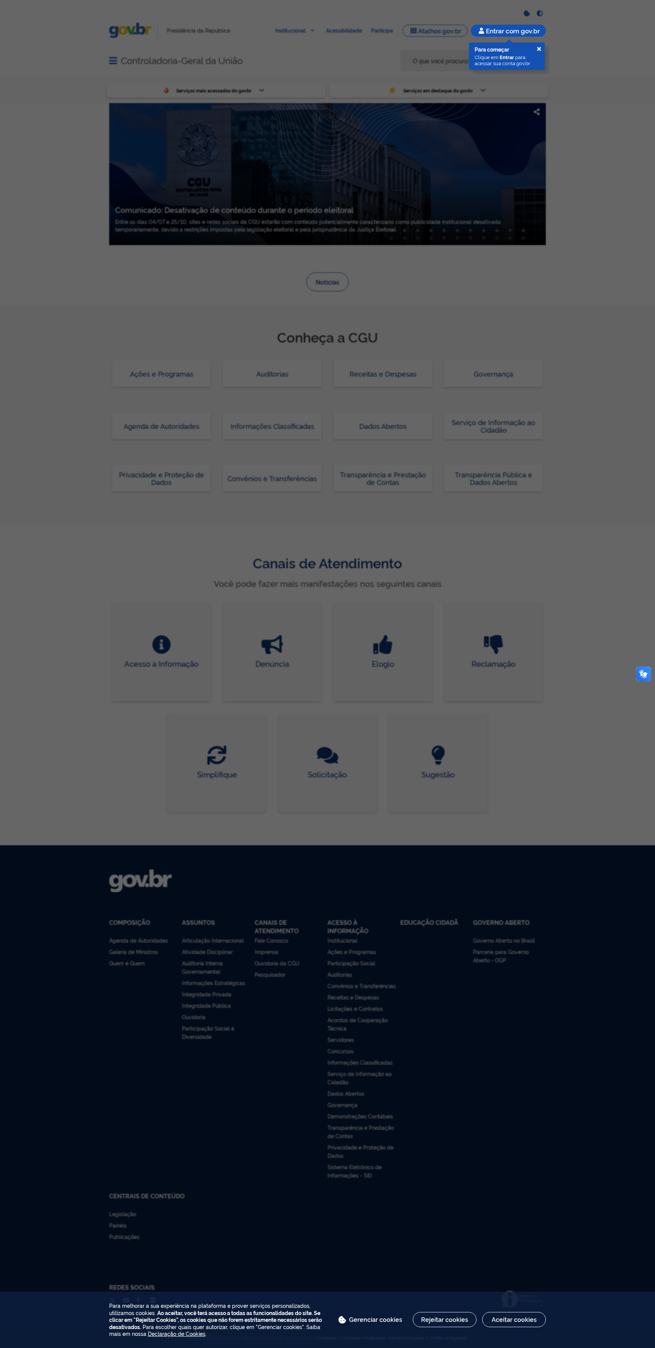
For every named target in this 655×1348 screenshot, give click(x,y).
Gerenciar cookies (375, 1319)
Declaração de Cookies (176, 1333)
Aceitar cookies (514, 1319)
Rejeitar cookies (444, 1319)
